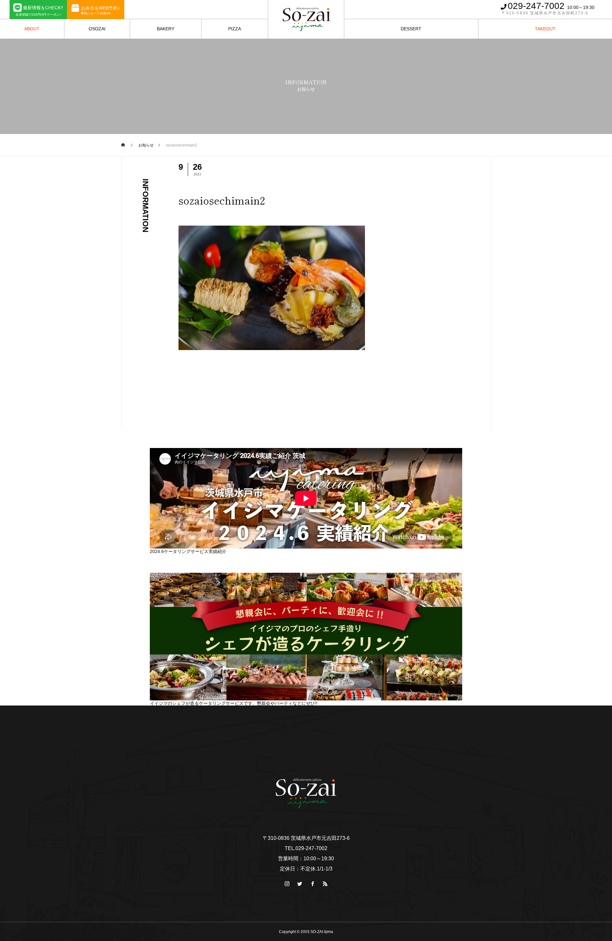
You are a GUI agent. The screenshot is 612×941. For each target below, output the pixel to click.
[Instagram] (287, 883)
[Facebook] (312, 883)
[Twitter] (299, 883)
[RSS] (604, 9)
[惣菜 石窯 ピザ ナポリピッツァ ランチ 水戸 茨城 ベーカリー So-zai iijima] (306, 793)
